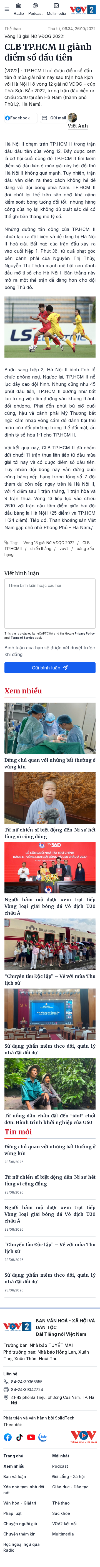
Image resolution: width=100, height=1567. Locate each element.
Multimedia (56, 13)
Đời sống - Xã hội (68, 1476)
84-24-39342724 (27, 1389)
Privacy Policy (85, 633)
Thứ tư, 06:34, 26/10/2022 (72, 28)
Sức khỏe (61, 1513)
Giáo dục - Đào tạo (70, 1486)
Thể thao (12, 28)
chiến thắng (40, 548)
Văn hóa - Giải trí (19, 1503)
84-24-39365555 (26, 1381)
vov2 (64, 548)
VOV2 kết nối (64, 1523)
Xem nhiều (13, 1466)
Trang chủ (13, 1455)
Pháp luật (12, 1513)
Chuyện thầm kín (19, 1534)
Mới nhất (60, 1455)
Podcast (35, 13)
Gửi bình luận (46, 668)
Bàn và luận (14, 1476)
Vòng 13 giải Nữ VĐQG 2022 (48, 542)
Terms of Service (22, 637)
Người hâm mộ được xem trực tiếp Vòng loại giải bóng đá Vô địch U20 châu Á (50, 1214)
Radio (19, 13)
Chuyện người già (20, 1523)
